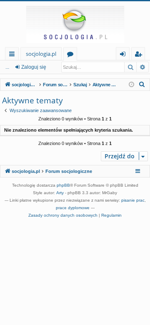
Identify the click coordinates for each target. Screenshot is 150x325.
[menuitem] (142, 84)
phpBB (63, 185)
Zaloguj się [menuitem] (124, 55)
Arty (60, 192)
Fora (72, 55)
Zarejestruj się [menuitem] (140, 55)
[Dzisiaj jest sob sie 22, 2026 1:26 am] (131, 85)
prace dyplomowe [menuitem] (73, 207)
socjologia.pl (41, 54)
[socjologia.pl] (75, 24)
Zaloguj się (33, 67)
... (7, 67)
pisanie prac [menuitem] (133, 200)
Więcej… (13, 55)
